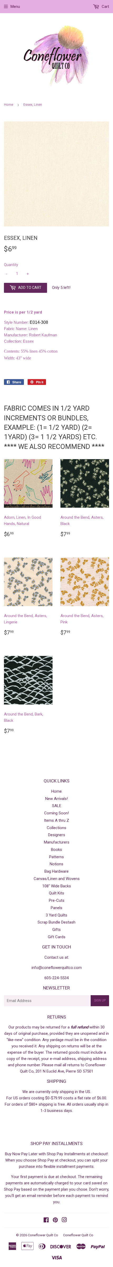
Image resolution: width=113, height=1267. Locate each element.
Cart (105, 6)
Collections (56, 827)
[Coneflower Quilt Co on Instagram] (64, 1220)
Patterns (56, 857)
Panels (56, 907)
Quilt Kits (56, 893)
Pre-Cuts (56, 900)
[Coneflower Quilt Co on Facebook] (46, 1220)
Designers (56, 835)
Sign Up (100, 1000)
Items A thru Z (56, 820)
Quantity (11, 265)
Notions (56, 864)
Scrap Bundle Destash (56, 922)
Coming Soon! (56, 813)
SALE (56, 805)
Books (56, 849)
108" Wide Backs (56, 886)
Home (8, 105)
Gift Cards (56, 937)
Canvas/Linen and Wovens (57, 878)
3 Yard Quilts (56, 915)
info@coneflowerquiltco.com (57, 967)
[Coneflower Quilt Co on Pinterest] (55, 1220)
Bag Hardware (56, 871)
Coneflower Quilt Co (43, 1235)
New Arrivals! (56, 798)
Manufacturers (56, 842)
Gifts (56, 929)
